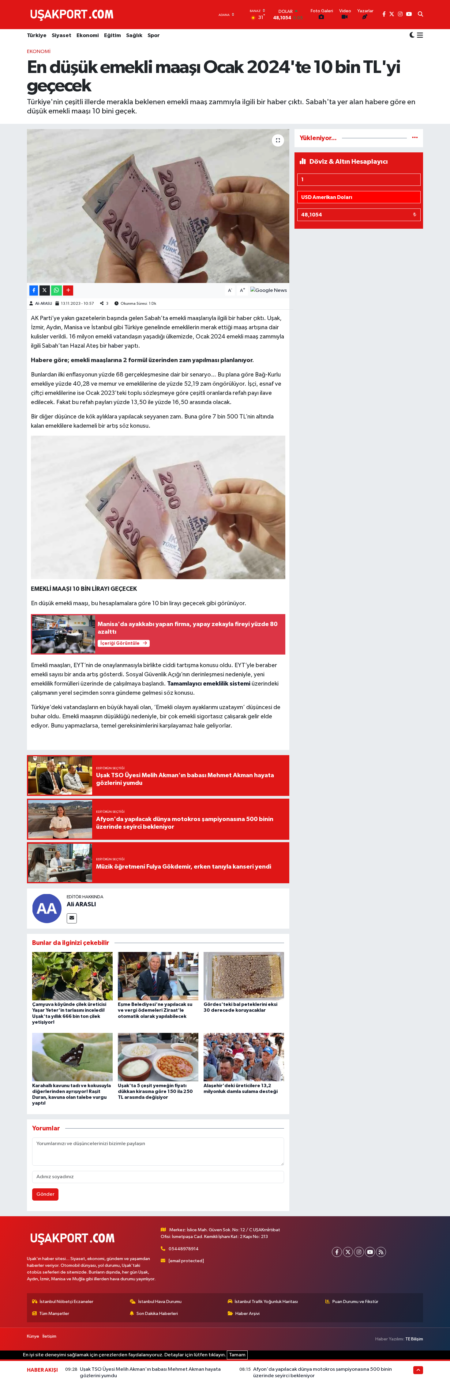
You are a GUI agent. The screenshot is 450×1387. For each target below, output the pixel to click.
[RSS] (381, 1252)
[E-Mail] (72, 918)
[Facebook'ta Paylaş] (33, 290)
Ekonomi (88, 35)
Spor (154, 35)
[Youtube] (370, 1252)
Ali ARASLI (43, 304)
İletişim (49, 1336)
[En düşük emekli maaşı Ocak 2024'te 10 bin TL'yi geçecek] (158, 206)
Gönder (45, 1194)
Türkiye (37, 35)
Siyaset (61, 35)
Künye (33, 1336)
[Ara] (420, 15)
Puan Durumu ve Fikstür (355, 1301)
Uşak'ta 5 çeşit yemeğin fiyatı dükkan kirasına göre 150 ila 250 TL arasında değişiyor (155, 1091)
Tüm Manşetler (54, 1313)
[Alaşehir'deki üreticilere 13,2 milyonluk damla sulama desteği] (244, 1057)
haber (115, 346)
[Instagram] (359, 1252)
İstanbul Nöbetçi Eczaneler (66, 1301)
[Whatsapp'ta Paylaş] (56, 290)
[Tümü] (415, 138)
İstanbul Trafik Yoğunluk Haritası (266, 1301)
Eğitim (112, 35)
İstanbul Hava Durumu (160, 1301)
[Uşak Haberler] (73, 14)
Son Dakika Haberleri (157, 1313)
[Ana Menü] (418, 36)
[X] (348, 1252)
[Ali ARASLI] (47, 908)
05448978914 (184, 1249)
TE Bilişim (414, 1339)
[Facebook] (337, 1252)
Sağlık (134, 35)
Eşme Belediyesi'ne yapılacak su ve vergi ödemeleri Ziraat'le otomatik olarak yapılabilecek (155, 1010)
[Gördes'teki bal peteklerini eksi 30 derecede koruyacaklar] (244, 976)
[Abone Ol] (268, 290)
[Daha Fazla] (68, 290)
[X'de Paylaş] (44, 290)
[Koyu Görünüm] (412, 35)
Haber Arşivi (247, 1313)
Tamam (237, 1355)
